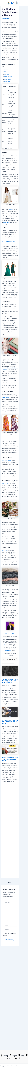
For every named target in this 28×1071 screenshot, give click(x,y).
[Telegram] (12, 659)
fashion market (5, 397)
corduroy (11, 209)
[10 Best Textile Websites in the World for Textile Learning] (10, 716)
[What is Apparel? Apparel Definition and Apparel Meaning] (10, 753)
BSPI (5, 644)
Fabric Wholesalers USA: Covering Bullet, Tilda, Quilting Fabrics (10, 680)
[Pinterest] (10, 659)
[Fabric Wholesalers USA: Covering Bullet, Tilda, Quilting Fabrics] (10, 675)
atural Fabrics (7, 79)
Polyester (6, 74)
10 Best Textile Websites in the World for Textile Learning (10, 721)
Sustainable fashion (7, 460)
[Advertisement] (10, 830)
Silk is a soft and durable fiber (9, 241)
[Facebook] (5, 659)
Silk (5, 71)
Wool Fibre (7, 81)
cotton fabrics (6, 222)
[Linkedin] (3, 659)
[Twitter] (14, 659)
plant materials (5, 483)
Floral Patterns (8, 76)
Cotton (6, 69)
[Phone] (16, 659)
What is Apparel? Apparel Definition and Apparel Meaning (10, 759)
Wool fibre (4, 550)
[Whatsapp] (8, 659)
